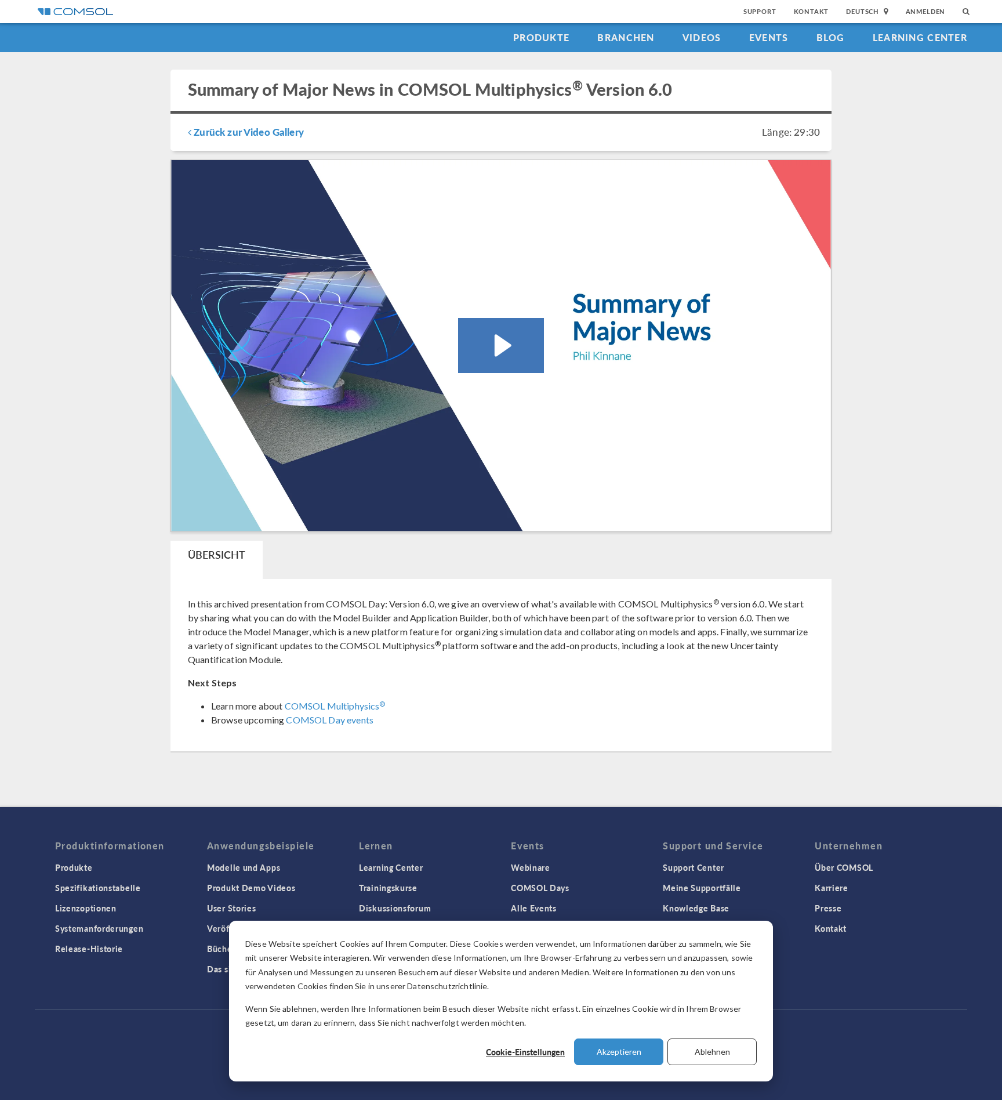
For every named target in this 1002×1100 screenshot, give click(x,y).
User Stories (231, 908)
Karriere (831, 887)
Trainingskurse (388, 887)
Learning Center (920, 37)
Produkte (541, 37)
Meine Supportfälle (702, 887)
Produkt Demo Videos (251, 887)
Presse (828, 908)
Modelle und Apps (243, 867)
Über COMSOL (844, 867)
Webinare (530, 867)
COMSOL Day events (329, 719)
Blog (830, 37)
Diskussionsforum (395, 908)
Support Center (693, 867)
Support (759, 11)
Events (769, 37)
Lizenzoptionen (86, 908)
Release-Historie (89, 948)
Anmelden (926, 11)
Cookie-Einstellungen (525, 1052)
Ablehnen (712, 1051)
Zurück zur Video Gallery (247, 132)
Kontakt (811, 11)
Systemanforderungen (99, 928)
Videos (701, 37)
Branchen (625, 37)
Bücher (221, 948)
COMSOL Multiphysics (335, 705)
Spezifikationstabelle (98, 887)
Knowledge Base (696, 908)
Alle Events (534, 908)
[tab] (216, 560)
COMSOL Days (540, 887)
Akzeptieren (619, 1051)
